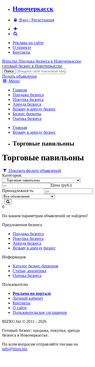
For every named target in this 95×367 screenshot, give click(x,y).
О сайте (20, 307)
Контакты (21, 52)
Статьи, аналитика (29, 270)
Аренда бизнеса (27, 104)
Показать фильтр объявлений (34, 170)
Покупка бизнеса (28, 99)
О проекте (22, 47)
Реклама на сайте (28, 42)
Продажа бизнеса (28, 94)
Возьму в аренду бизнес (34, 109)
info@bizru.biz (14, 349)
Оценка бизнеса (27, 118)
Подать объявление (19, 76)
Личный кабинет (28, 298)
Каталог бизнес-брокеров (35, 266)
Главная (20, 90)
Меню (14, 81)
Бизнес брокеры (27, 114)
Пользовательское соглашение (40, 312)
